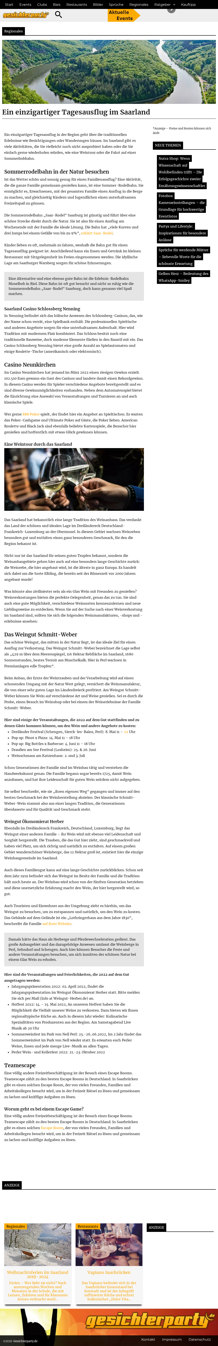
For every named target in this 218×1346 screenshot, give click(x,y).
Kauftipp (188, 5)
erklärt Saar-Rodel (97, 233)
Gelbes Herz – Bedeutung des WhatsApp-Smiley (183, 277)
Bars (56, 5)
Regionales (138, 5)
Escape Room (52, 1128)
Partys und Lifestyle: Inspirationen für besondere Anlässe (182, 233)
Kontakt (148, 1339)
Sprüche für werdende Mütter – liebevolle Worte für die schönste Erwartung (183, 257)
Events (25, 5)
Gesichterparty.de (25, 1341)
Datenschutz (200, 1339)
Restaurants (76, 5)
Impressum (172, 1339)
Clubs (42, 5)
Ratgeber (162, 5)
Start (9, 5)
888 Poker (31, 414)
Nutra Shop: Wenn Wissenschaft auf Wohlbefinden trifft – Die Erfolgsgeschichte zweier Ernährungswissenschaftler (182, 172)
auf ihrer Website (56, 924)
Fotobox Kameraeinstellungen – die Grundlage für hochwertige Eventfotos (182, 206)
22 (126, 732)
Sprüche (116, 5)
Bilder (98, 5)
